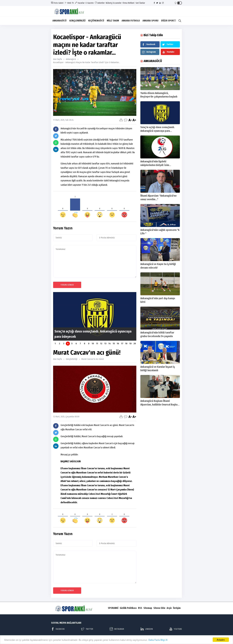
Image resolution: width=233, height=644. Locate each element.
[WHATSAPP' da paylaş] (56, 142)
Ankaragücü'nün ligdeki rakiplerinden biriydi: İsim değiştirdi (154, 165)
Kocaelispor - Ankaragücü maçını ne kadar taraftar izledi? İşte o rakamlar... (86, 62)
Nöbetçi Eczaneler (113, 3)
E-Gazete (90, 3)
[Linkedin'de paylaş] (56, 149)
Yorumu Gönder (67, 285)
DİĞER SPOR (167, 20)
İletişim (177, 608)
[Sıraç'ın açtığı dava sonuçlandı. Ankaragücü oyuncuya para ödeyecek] (160, 112)
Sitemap (147, 608)
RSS (140, 608)
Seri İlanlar (140, 3)
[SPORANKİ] (71, 11)
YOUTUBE (178, 629)
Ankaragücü (71, 59)
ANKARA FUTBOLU (131, 20)
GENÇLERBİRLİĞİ (77, 20)
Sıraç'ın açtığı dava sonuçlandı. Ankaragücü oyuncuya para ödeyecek (157, 131)
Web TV (70, 3)
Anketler (101, 3)
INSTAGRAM (119, 629)
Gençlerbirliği (71, 359)
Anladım (221, 639)
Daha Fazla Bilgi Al (157, 639)
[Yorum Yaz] (126, 120)
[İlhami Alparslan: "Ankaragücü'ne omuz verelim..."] (160, 181)
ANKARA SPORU (150, 20)
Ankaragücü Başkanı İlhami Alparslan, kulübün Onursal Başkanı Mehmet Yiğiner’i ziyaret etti (159, 404)
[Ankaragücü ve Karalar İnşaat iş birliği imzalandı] (160, 352)
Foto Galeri (58, 3)
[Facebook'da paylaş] (56, 129)
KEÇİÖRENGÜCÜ (96, 20)
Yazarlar (81, 3)
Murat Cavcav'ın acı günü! (92, 359)
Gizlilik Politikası (128, 608)
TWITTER (89, 629)
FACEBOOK (60, 629)
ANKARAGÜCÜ (59, 20)
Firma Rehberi (128, 3)
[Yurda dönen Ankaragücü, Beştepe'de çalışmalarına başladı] (160, 78)
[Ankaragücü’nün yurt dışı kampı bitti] (160, 283)
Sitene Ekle (159, 608)
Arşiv (169, 608)
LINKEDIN (149, 629)
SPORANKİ (113, 608)
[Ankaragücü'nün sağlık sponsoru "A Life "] (160, 215)
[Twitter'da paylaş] (56, 136)
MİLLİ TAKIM (113, 20)
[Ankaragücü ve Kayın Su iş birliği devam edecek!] (160, 249)
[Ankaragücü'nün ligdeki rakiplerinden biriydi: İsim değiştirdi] (160, 147)
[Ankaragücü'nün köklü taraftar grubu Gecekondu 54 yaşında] (160, 318)
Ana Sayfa (57, 59)
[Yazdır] (121, 120)
